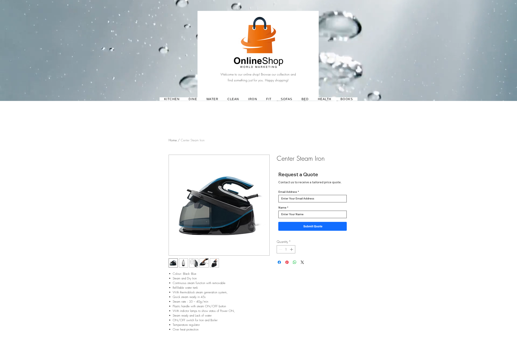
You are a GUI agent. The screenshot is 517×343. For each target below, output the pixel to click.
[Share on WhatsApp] (294, 262)
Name (282, 207)
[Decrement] (280, 249)
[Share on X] (302, 262)
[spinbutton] (286, 249)
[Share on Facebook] (279, 262)
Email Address (287, 191)
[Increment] (292, 249)
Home (173, 140)
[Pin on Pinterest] (287, 262)
